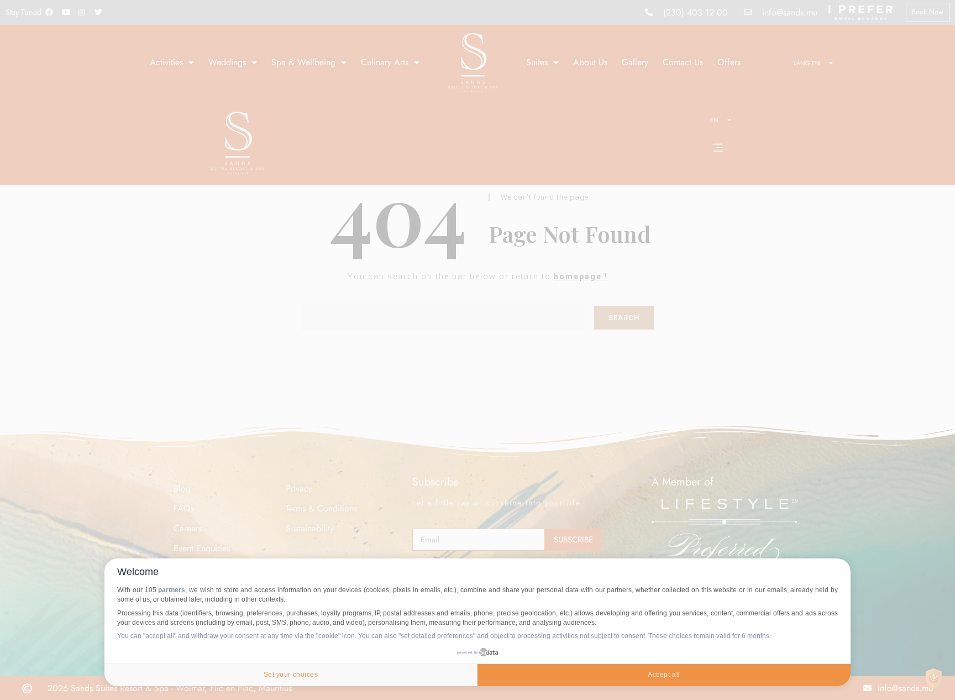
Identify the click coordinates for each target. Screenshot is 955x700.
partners (171, 590)
